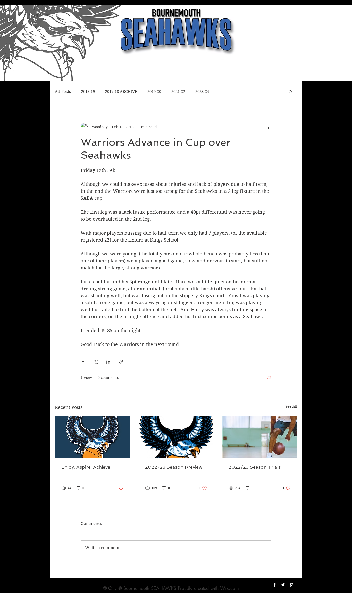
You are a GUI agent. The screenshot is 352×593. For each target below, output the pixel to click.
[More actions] (268, 127)
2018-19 (88, 91)
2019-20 (154, 91)
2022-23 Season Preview (173, 467)
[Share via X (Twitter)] (95, 361)
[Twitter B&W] (283, 585)
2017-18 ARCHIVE (121, 91)
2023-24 (202, 91)
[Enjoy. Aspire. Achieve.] (92, 437)
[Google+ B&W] (291, 585)
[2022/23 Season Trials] (259, 437)
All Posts (63, 91)
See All (291, 406)
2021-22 (178, 91)
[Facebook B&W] (274, 585)
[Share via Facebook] (83, 361)
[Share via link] (121, 361)
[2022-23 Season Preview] (176, 437)
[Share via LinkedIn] (108, 361)
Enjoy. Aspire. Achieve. (86, 467)
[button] (290, 92)
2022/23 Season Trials (255, 467)
